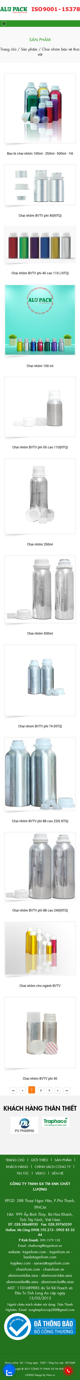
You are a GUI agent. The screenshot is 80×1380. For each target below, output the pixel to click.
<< (13, 1090)
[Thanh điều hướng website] (4, 23)
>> (66, 1090)
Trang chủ (9, 49)
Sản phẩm (29, 49)
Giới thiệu (39, 1160)
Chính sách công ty (53, 1166)
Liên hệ (58, 1173)
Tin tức (23, 1173)
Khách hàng (17, 1166)
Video (40, 1173)
